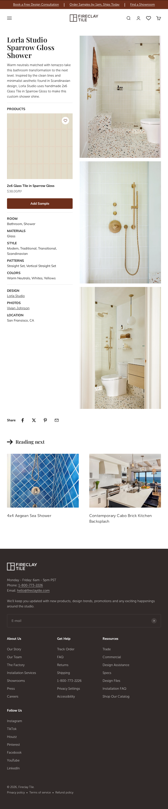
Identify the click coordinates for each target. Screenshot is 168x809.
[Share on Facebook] (22, 420)
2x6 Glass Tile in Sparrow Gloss (30, 186)
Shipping (63, 673)
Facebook (14, 752)
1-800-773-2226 (30, 585)
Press (11, 689)
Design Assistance (116, 665)
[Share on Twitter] (34, 420)
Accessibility (66, 696)
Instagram (14, 721)
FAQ (60, 657)
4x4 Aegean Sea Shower (29, 515)
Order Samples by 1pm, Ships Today (94, 4)
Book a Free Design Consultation (36, 4)
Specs (107, 673)
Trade (107, 649)
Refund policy (64, 792)
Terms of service (40, 792)
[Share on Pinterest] (45, 420)
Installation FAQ (114, 689)
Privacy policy (16, 792)
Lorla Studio (16, 296)
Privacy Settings (68, 689)
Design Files (111, 681)
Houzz (12, 737)
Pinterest (13, 745)
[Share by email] (56, 420)
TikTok (12, 729)
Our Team (14, 657)
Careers (12, 696)
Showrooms (16, 681)
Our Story (14, 649)
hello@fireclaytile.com (33, 591)
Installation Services (21, 673)
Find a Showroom (142, 4)
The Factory (15, 665)
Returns (62, 665)
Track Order (65, 649)
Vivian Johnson (18, 308)
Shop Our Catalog (116, 696)
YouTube (13, 760)
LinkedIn (13, 768)
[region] (84, 4)
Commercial (112, 657)
